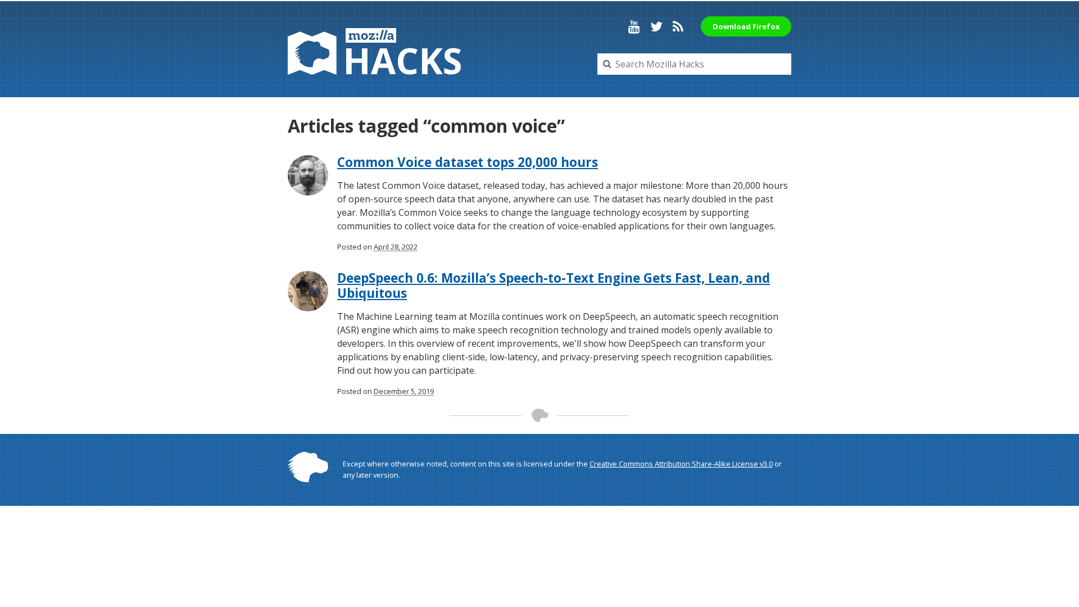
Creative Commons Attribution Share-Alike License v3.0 (681, 464)
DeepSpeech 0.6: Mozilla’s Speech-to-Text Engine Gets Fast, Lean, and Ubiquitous (553, 285)
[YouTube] (634, 26)
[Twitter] (656, 26)
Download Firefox (746, 26)
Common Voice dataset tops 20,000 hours (467, 162)
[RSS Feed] (678, 26)
